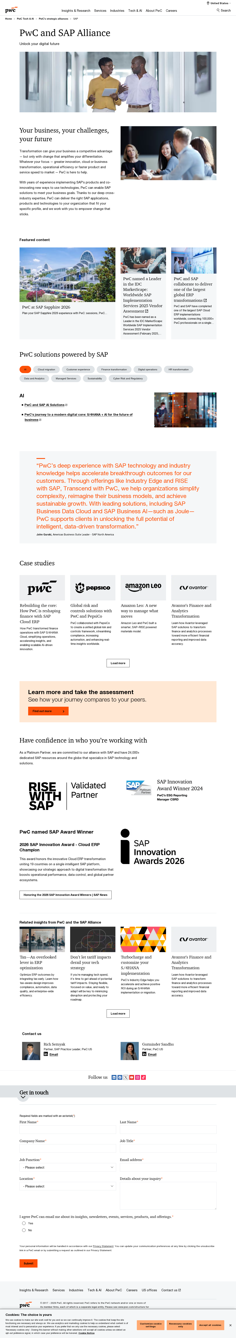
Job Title (127, 1141)
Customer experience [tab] (78, 369)
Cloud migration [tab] (46, 369)
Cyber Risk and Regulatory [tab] (128, 378)
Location (27, 1178)
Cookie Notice (86, 1333)
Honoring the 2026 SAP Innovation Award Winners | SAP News (65, 894)
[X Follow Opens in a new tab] (125, 1078)
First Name (29, 1122)
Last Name (129, 1122)
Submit (28, 1263)
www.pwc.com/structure (131, 1306)
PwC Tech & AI (25, 18)
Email (54, 1054)
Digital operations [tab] (147, 369)
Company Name (33, 1141)
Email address (132, 1160)
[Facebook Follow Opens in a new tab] (119, 1078)
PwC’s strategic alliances (53, 18)
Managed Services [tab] (66, 378)
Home (8, 18)
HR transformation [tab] (179, 369)
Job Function (30, 1160)
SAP (75, 18)
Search (226, 10)
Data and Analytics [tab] (34, 378)
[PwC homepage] (11, 8)
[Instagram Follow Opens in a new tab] (137, 1078)
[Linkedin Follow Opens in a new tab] (46, 1054)
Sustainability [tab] (95, 378)
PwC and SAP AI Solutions (44, 405)
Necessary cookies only (180, 1325)
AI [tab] (25, 369)
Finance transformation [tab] (114, 369)
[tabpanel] (118, 411)
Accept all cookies (210, 1325)
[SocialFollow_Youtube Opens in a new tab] (131, 1078)
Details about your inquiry (141, 1178)
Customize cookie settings (151, 1325)
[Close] (230, 1325)
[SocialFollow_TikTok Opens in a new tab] (143, 1078)
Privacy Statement (103, 1246)
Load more (118, 663)
